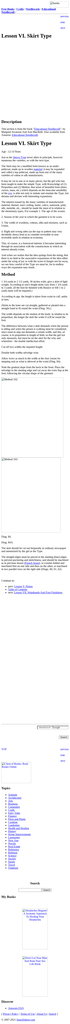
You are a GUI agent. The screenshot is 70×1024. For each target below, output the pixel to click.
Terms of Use (27, 1013)
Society (12, 858)
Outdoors (13, 867)
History (12, 831)
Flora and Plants (16, 819)
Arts (10, 800)
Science (12, 855)
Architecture (14, 797)
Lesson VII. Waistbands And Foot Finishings (38, 592)
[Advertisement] (35, 66)
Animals (12, 794)
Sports (11, 861)
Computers (14, 806)
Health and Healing (18, 828)
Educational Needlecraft (47, 128)
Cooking (13, 822)
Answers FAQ (16, 1008)
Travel (11, 864)
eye (10, 193)
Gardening (14, 825)
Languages (14, 837)
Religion (12, 852)
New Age (13, 840)
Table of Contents (17, 589)
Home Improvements (19, 834)
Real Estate (14, 846)
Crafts (11, 810)
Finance (12, 816)
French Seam (32, 563)
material (38, 169)
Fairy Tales (14, 813)
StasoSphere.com (25, 1019)
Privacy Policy (11, 1013)
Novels (12, 843)
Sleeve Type (19, 157)
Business (13, 803)
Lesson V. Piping (23, 586)
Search (52, 1013)
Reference (13, 849)
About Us (42, 1013)
